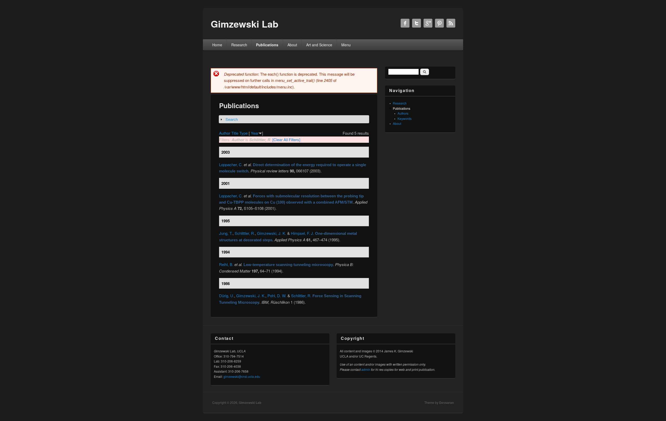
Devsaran (446, 402)
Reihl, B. (226, 264)
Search (232, 119)
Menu (346, 44)
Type (243, 133)
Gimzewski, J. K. (271, 233)
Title (234, 133)
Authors (403, 113)
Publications (267, 44)
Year (255, 133)
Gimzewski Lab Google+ (428, 23)
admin (365, 369)
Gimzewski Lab (250, 402)
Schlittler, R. (245, 233)
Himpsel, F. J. (302, 233)
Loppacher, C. (231, 164)
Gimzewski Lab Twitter (416, 23)
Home (217, 44)
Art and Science (319, 44)
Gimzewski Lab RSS (450, 23)
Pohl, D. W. (276, 295)
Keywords (405, 118)
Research (239, 44)
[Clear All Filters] (286, 139)
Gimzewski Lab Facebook (405, 23)
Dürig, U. (226, 295)
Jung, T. (226, 233)
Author (224, 133)
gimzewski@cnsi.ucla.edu (241, 376)
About (292, 44)
